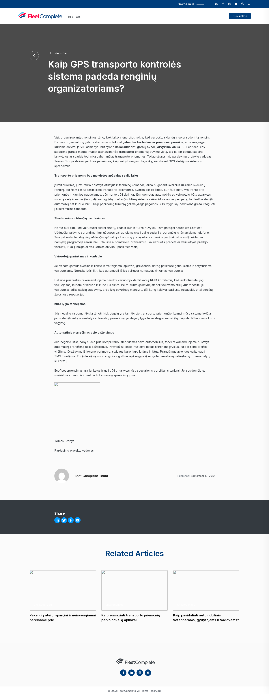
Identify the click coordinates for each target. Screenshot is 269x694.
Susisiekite (240, 16)
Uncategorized (59, 53)
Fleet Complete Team (91, 476)
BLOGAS (74, 17)
